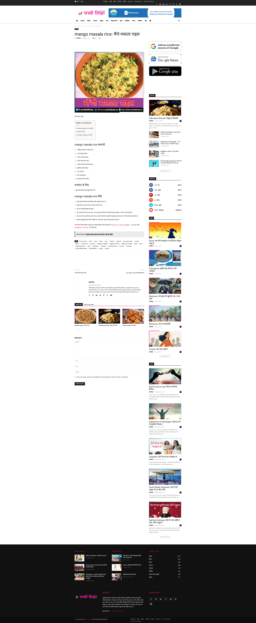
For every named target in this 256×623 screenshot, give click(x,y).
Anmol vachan (83, 241)
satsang (101, 248)
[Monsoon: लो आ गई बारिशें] (165, 313)
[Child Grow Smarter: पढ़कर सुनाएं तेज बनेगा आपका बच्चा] (154, 134)
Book (95, 241)
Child (106, 241)
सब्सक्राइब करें (178, 210)
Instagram (78, 227)
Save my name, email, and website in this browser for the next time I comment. (102, 377)
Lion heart (92, 243)
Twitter (120, 225)
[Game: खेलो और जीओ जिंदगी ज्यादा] (117, 567)
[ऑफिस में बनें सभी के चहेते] (117, 576)
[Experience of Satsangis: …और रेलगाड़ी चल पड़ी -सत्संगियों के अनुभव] (154, 144)
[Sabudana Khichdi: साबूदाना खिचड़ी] (109, 316)
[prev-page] (76, 329)
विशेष (150, 237)
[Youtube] (179, 4)
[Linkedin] (163, 4)
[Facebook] (156, 4)
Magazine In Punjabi (127, 243)
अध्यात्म (95, 21)
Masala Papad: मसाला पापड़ (82, 325)
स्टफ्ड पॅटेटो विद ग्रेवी (80, 273)
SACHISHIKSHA (93, 248)
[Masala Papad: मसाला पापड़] (85, 316)
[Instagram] (160, 4)
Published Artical (112, 246)
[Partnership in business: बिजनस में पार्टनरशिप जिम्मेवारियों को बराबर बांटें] (154, 163)
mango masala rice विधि (84, 135)
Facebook (114, 225)
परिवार (151, 453)
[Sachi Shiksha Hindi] (86, 596)
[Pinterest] (170, 4)
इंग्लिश (115, 1)
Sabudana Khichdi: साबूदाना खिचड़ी (107, 325)
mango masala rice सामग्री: (85, 128)
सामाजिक (127, 21)
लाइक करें (179, 185)
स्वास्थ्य (82, 21)
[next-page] (79, 329)
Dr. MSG (137, 241)
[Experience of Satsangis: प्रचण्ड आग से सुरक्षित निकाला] (165, 411)
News (89, 246)
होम (75, 26)
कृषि (121, 21)
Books (101, 241)
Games (77, 243)
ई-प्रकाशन (105, 1)
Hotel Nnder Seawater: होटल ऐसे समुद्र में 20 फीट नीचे (163, 488)
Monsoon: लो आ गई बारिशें (159, 324)
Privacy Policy (138, 1)
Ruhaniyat (129, 246)
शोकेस (76, 323)
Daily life (118, 241)
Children (112, 241)
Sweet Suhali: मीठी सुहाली (129, 325)
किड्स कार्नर (114, 21)
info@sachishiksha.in (117, 611)
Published (103, 246)
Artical (90, 241)
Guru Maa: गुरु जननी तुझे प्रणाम (135, 273)
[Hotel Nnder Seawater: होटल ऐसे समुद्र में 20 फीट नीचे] (165, 477)
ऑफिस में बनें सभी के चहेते (129, 574)
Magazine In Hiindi (114, 243)
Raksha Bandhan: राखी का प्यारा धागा (96, 555)
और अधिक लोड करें (164, 171)
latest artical (84, 243)
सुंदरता (101, 21)
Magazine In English (102, 243)
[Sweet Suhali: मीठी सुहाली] (133, 316)
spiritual (107, 248)
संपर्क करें (119, 1)
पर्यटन (133, 21)
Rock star (121, 246)
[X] (176, 4)
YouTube (85, 227)
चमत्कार (151, 418)
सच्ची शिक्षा (78, 38)
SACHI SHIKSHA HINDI (81, 248)
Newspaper (96, 246)
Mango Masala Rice (80, 246)
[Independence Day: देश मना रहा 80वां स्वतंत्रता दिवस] (79, 567)
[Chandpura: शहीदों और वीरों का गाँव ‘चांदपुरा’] (165, 258)
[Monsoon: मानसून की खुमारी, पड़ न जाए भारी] (165, 286)
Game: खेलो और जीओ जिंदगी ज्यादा (132, 565)
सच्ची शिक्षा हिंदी (79, 225)
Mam (141, 243)
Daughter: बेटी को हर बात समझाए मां (163, 457)
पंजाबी (110, 1)
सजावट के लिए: (81, 131)
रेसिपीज (140, 21)
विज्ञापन (124, 1)
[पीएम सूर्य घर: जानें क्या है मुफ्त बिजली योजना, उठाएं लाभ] (117, 558)
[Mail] (166, 4)
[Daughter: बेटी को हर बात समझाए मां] (165, 446)
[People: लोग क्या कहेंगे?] (165, 339)
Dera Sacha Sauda (127, 241)
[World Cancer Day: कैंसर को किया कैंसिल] (165, 376)
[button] (179, 21)
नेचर (107, 21)
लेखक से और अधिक (89, 304)
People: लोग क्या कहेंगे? (158, 349)
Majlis (135, 243)
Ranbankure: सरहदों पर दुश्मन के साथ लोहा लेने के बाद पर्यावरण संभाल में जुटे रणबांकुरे (96, 576)
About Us (130, 1)
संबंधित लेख (79, 304)
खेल (146, 21)
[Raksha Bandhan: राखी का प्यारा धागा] (79, 558)
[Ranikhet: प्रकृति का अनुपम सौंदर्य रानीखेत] (154, 153)
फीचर (151, 345)
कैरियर (88, 21)
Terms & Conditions (149, 1)
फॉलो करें (179, 190)
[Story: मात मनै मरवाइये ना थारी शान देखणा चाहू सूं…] (165, 230)
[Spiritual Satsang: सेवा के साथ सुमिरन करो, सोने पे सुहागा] (165, 510)
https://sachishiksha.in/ (94, 285)
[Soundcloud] (173, 4)
